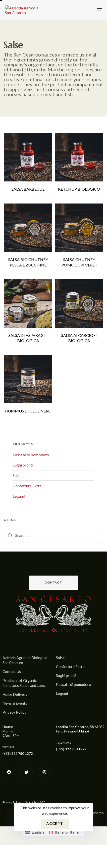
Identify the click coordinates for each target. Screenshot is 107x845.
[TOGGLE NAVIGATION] (86, 10)
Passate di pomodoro (31, 454)
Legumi (19, 496)
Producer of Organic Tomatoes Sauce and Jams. (24, 683)
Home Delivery (14, 694)
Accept (54, 823)
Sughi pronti (23, 465)
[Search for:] (53, 535)
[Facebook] (8, 772)
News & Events (14, 703)
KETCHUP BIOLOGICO (79, 189)
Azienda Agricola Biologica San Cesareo (24, 660)
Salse (17, 475)
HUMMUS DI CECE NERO (28, 410)
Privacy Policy (14, 712)
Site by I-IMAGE (35, 802)
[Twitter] (26, 772)
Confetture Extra (27, 485)
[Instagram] (44, 772)
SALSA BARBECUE (28, 189)
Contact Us (11, 671)
